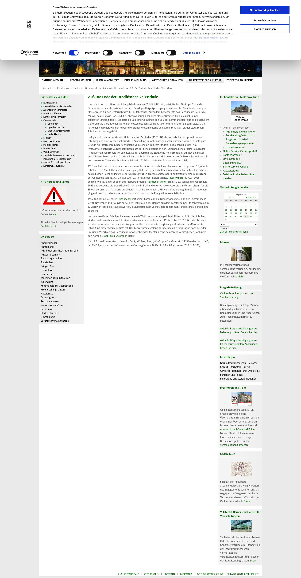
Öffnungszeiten (231, 159)
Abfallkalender (49, 243)
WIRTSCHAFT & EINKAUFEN (167, 80)
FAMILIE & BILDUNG (135, 80)
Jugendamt (47, 282)
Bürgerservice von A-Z (235, 166)
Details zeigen (191, 52)
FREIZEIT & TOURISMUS (239, 80)
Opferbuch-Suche (56, 127)
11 (231, 210)
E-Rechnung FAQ (232, 163)
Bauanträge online (51, 258)
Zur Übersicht (48, 226)
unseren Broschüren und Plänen (238, 429)
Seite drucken (151, 574)
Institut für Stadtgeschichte (56, 162)
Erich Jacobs (124, 199)
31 (226, 220)
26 (236, 216)
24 (226, 216)
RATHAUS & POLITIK (53, 80)
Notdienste (47, 293)
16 (256, 210)
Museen (47, 138)
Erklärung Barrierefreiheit (242, 574)
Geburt (224, 367)
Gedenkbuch (91, 88)
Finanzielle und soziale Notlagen (238, 378)
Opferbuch (53, 124)
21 (246, 213)
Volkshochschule (51, 152)
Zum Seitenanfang (128, 574)
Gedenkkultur (54, 134)
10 (226, 210)
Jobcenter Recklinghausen (55, 278)
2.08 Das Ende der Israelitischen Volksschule (151, 88)
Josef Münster (176, 178)
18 (231, 213)
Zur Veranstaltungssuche (234, 231)
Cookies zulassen (265, 28)
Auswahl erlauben (265, 20)
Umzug (246, 367)
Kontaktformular (232, 155)
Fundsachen (47, 274)
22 (251, 213)
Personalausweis (50, 301)
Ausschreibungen (50, 254)
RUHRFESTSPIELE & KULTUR (204, 80)
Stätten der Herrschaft (114, 88)
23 (256, 213)
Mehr (240, 276)
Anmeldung (47, 247)
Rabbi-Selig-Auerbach (115, 236)
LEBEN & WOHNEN (80, 80)
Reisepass (46, 309)
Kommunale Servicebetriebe (57, 286)
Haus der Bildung (51, 141)
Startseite (47, 88)
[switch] (108, 52)
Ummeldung (48, 317)
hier (54, 214)
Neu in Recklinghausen (233, 363)
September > (251, 198)
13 (241, 210)
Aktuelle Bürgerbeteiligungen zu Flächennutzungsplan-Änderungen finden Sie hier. (239, 344)
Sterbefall (235, 367)
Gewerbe (225, 371)
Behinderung (239, 371)
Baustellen (47, 262)
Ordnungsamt (48, 297)
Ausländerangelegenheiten (241, 131)
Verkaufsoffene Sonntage (55, 321)
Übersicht (169, 574)
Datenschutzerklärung (213, 37)
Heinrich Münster (157, 182)
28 (246, 216)
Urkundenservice (235, 147)
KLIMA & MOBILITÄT (107, 80)
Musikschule (49, 148)
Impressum (186, 574)
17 (226, 213)
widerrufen (220, 41)
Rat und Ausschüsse (52, 305)
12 (236, 210)
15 (251, 210)
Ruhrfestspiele (50, 103)
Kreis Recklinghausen (53, 289)
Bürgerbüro (47, 266)
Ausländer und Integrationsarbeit (59, 250)
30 (256, 216)
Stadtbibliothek (50, 145)
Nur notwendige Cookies (265, 10)
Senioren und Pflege (231, 375)
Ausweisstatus (231, 170)
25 (231, 216)
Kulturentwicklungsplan (54, 117)
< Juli (231, 198)
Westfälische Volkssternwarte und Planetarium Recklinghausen (59, 157)
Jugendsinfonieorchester (55, 110)
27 (241, 216)
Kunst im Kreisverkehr (53, 166)
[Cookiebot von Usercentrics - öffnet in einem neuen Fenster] (29, 52)
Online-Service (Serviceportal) (240, 151)
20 (241, 213)
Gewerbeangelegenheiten (240, 143)
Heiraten (252, 363)
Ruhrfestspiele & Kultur (68, 88)
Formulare (47, 270)
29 (251, 216)
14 (246, 210)
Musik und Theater (52, 113)
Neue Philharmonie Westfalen (57, 106)
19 (236, 213)
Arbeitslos (254, 371)
